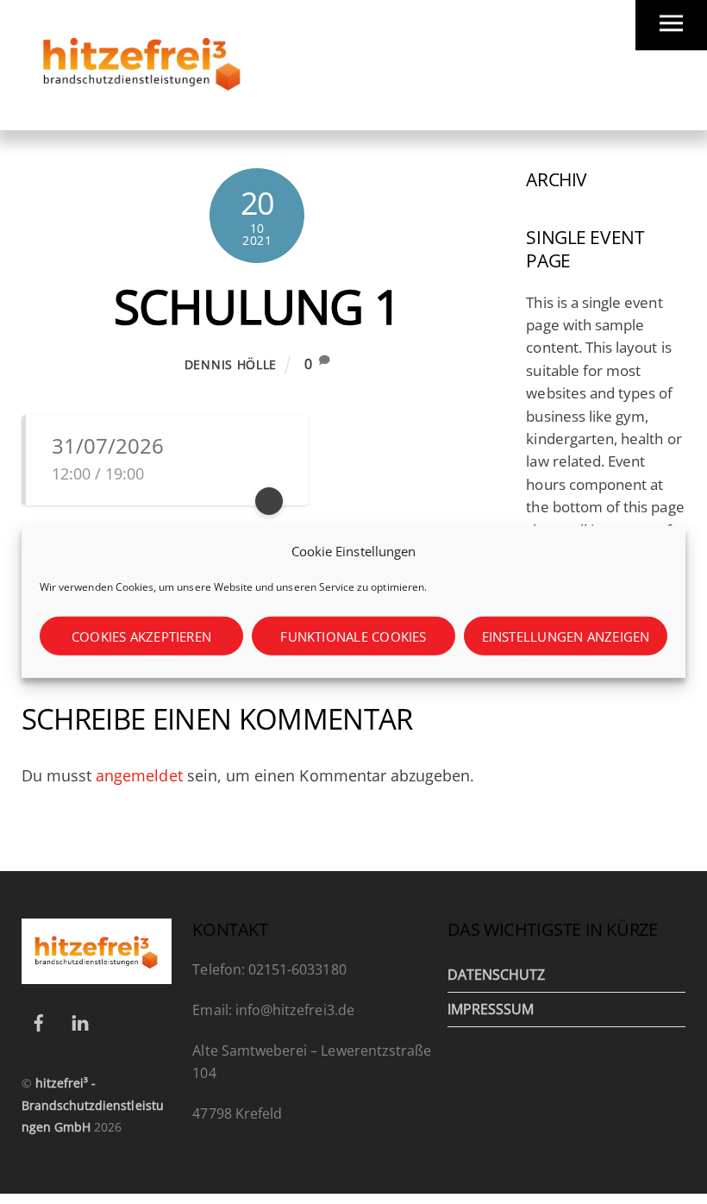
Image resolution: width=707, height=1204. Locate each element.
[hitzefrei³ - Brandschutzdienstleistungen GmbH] (142, 107)
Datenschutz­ (496, 974)
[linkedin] (80, 1020)
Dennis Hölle (231, 364)
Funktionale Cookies (353, 636)
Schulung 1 (257, 306)
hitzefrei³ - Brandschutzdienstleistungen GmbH (93, 1105)
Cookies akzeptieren (141, 636)
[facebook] (39, 1020)
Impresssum (491, 1009)
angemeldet (139, 775)
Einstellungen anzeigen (566, 636)
